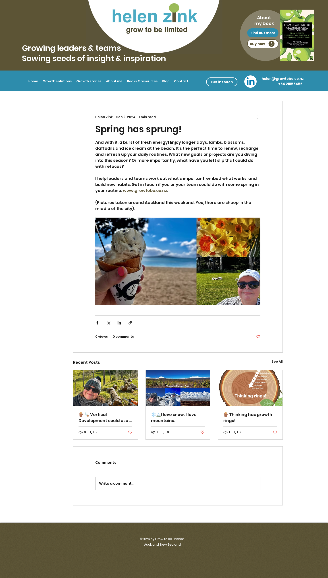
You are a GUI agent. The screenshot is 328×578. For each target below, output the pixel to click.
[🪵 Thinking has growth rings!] (250, 388)
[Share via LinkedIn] (119, 323)
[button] (57, 81)
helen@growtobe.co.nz (283, 78)
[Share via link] (130, 323)
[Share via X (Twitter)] (108, 323)
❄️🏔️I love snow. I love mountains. (174, 417)
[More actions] (257, 117)
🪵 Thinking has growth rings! (247, 417)
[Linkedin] (250, 82)
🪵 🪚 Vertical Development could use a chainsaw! (105, 418)
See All (277, 361)
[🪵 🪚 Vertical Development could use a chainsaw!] (105, 388)
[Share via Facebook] (97, 323)
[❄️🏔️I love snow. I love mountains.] (178, 388)
